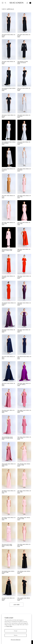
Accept (15, 630)
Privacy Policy (9, 626)
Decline (15, 635)
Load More (17, 604)
